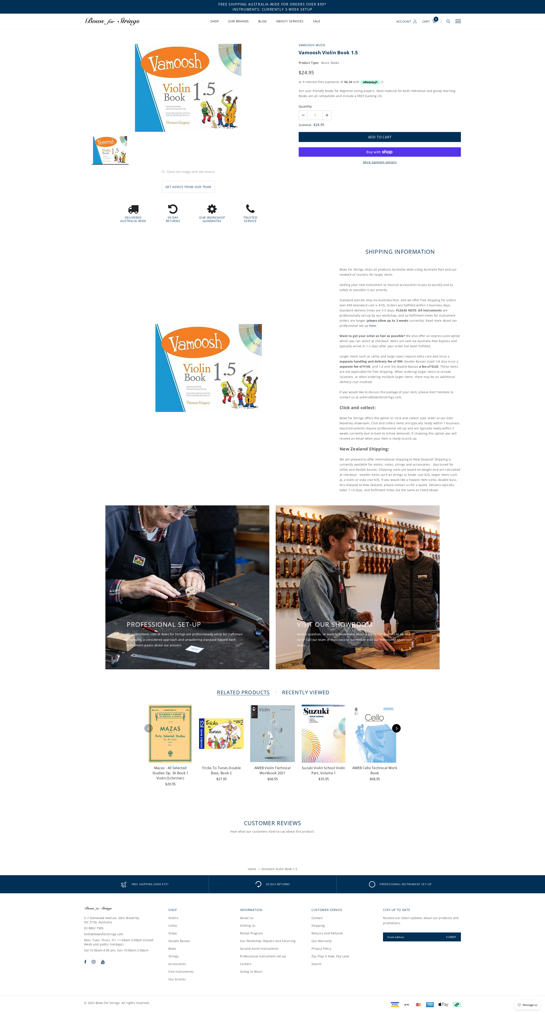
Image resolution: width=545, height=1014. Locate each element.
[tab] (242, 692)
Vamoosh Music (312, 45)
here (372, 326)
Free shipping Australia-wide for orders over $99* (272, 4)
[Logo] (117, 21)
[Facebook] (85, 962)
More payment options (380, 162)
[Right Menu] (458, 21)
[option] (188, 88)
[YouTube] (103, 962)
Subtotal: (305, 125)
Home (252, 869)
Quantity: (306, 106)
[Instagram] (93, 962)
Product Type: (309, 63)
